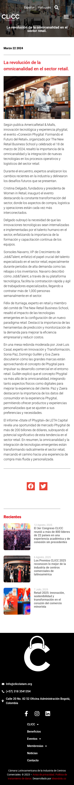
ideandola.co (59, 778)
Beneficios (34, 731)
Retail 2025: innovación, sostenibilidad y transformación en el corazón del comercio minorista (49, 599)
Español (29, 7)
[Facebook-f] (26, 713)
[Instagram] (37, 713)
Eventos (32, 738)
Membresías (35, 746)
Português (44, 7)
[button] (56, 7)
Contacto (33, 760)
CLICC (31, 724)
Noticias (32, 753)
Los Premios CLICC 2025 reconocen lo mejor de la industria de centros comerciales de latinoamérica (50, 567)
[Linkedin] (47, 713)
